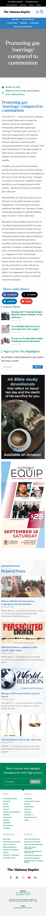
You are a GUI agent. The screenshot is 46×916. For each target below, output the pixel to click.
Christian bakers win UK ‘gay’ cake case (21, 740)
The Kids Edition (27, 19)
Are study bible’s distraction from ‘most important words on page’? (25, 328)
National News (18, 94)
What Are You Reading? (11, 850)
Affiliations (6, 815)
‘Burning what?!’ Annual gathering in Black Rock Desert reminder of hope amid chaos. (26, 314)
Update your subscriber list (33, 855)
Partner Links (7, 817)
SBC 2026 (15, 19)
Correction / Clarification (11, 855)
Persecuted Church (30, 817)
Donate (5, 804)
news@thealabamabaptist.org (23, 908)
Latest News (12, 23)
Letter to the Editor (9, 844)
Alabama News (12, 91)
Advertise (6, 820)
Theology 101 (28, 815)
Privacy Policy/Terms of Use (18, 901)
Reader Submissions (9, 847)
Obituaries (27, 812)
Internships (6, 823)
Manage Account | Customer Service (33, 861)
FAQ (35, 901)
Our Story (6, 807)
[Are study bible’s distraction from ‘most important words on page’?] (5, 329)
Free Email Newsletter (23, 27)
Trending (23, 23)
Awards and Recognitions (11, 812)
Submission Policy (9, 858)
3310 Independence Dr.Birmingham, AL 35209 (23, 893)
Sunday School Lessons (32, 801)
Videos (26, 820)
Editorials (27, 804)
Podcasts (27, 809)
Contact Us (6, 801)
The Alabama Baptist (15, 2)
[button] (42, 12)
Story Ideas (6, 839)
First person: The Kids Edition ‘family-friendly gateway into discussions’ (27, 340)
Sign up (37, 367)
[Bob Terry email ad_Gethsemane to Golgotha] (23, 417)
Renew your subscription (32, 842)
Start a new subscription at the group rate (33, 852)
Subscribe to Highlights (32, 858)
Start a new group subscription (30, 847)
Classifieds (34, 23)
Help (31, 901)
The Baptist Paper (31, 2)
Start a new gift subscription (33, 844)
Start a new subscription (32, 839)
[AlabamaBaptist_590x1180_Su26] (23, 504)
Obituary (6, 852)
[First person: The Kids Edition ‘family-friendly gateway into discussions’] (5, 341)
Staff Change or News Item (11, 842)
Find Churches (8, 825)
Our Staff (6, 809)
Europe (23, 91)
